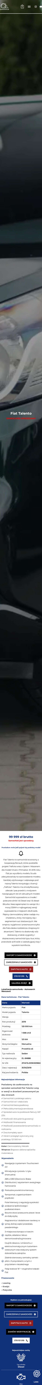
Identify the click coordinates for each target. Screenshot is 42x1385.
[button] (21, 969)
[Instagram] (36, 6)
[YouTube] (41, 6)
